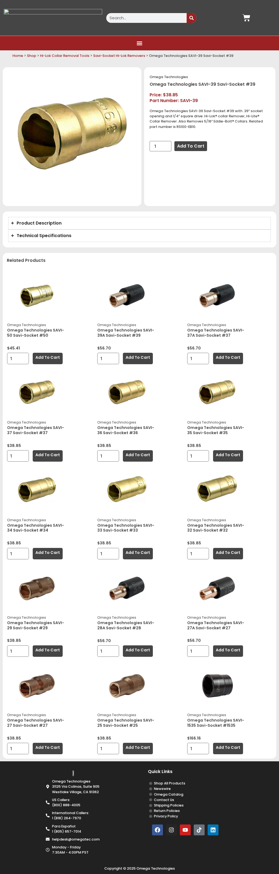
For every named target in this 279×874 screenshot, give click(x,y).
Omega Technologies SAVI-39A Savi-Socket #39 (125, 332)
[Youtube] (185, 829)
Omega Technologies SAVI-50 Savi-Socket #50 (35, 332)
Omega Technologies (169, 77)
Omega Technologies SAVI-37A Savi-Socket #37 (215, 332)
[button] (139, 43)
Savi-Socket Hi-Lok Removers (119, 55)
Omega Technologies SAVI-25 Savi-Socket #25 (125, 722)
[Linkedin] (213, 829)
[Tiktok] (199, 829)
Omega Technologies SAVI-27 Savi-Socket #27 (35, 722)
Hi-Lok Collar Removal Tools (64, 55)
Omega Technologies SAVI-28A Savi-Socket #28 (125, 625)
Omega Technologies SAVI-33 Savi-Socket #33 (125, 528)
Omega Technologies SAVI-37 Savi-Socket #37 (35, 430)
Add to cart (190, 146)
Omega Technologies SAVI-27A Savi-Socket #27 (215, 625)
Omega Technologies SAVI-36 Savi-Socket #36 (125, 430)
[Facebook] (157, 829)
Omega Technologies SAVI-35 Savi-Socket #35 (215, 430)
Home (18, 55)
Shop (31, 55)
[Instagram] (171, 829)
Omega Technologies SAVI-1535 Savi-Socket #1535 (215, 722)
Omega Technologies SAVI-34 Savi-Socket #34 (35, 528)
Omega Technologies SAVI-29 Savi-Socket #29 (35, 625)
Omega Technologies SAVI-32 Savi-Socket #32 (215, 528)
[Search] (191, 18)
